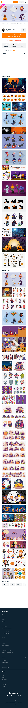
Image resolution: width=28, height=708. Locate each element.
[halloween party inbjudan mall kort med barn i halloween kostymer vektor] (6, 394)
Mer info (4, 52)
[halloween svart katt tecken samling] (13, 157)
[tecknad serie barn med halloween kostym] (8, 642)
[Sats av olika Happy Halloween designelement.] (5, 183)
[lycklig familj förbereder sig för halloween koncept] (13, 407)
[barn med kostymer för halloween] (13, 452)
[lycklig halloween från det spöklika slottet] (13, 85)
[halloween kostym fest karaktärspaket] (13, 173)
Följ (23, 30)
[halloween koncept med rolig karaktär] (13, 612)
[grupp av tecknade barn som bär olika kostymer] (8, 695)
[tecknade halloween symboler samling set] (6, 197)
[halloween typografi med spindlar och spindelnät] (10, 189)
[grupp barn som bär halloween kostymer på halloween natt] (6, 586)
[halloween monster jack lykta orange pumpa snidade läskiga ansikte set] (13, 97)
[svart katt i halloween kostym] (13, 250)
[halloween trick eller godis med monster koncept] (7, 333)
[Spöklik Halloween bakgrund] (6, 139)
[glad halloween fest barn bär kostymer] (7, 429)
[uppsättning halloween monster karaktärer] (13, 219)
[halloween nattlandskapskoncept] (9, 272)
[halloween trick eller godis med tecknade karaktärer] (13, 320)
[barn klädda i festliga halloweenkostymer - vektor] (11, 658)
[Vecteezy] (2, 2)
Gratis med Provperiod (14, 35)
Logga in (21, 2)
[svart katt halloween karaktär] (13, 235)
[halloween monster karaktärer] (9, 207)
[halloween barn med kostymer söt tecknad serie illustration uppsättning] (16, 649)
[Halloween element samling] (6, 106)
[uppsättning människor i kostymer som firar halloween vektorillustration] (13, 508)
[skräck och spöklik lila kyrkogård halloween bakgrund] (13, 285)
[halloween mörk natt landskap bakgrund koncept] (9, 115)
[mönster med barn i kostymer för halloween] (7, 463)
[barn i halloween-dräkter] (7, 516)
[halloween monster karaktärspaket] (13, 128)
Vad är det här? (14, 50)
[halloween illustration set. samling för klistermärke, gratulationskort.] (13, 301)
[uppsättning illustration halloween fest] (6, 263)
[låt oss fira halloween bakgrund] (9, 146)
